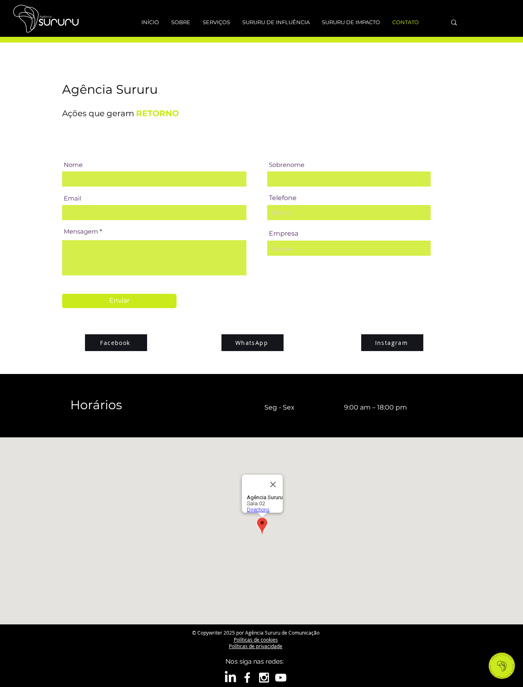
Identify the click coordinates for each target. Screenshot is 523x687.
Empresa (283, 233)
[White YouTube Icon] (281, 678)
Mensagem (81, 231)
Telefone (283, 198)
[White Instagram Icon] (264, 678)
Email (72, 198)
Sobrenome (286, 165)
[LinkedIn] (230, 678)
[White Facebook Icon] (247, 678)
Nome (73, 165)
